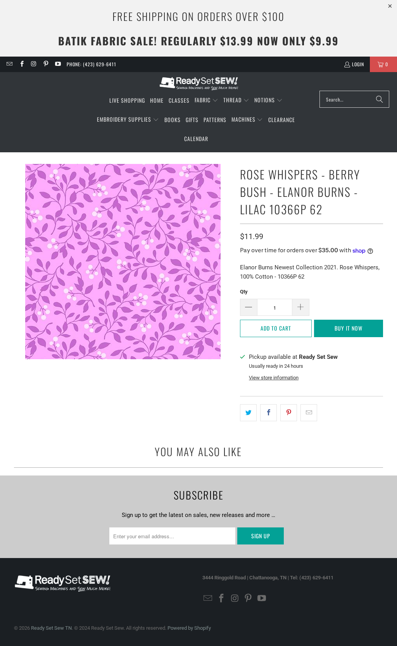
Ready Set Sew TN (51, 628)
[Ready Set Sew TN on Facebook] (21, 64)
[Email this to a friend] (308, 412)
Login (358, 64)
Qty (244, 292)
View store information (274, 378)
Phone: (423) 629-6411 (91, 64)
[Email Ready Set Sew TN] (9, 64)
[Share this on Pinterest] (288, 412)
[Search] (379, 99)
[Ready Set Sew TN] (198, 83)
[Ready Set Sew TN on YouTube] (57, 64)
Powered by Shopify (189, 628)
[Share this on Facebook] (268, 412)
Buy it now (348, 328)
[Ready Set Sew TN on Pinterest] (45, 64)
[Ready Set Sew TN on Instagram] (33, 64)
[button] (206, 100)
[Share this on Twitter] (248, 412)
